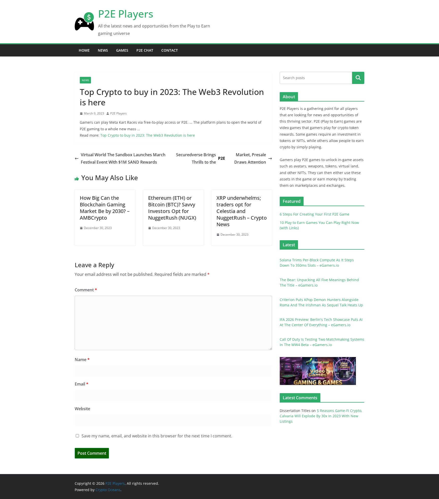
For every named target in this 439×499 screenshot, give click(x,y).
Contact (169, 50)
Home (84, 50)
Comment (86, 290)
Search (358, 77)
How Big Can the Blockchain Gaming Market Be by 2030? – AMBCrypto (105, 207)
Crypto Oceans (108, 489)
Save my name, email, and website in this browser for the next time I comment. (157, 436)
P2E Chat (144, 50)
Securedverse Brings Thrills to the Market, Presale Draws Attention (221, 158)
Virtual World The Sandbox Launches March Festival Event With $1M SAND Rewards (123, 158)
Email (81, 384)
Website (82, 408)
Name (82, 359)
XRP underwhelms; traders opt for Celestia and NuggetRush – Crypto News (241, 211)
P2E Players (125, 14)
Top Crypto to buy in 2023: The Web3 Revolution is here (147, 135)
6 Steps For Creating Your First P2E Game (314, 214)
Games (122, 50)
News (103, 50)
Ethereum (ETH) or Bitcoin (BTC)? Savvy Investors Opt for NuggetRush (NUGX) (172, 207)
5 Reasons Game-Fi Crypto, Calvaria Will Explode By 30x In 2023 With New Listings (321, 416)
